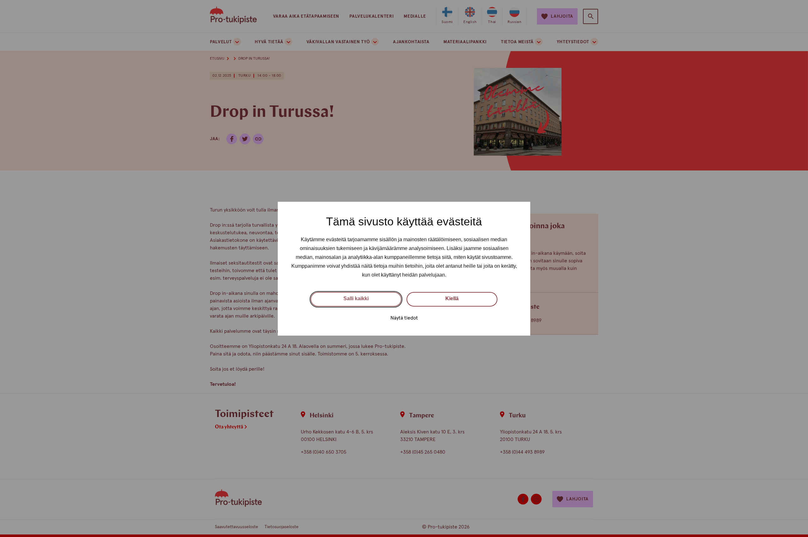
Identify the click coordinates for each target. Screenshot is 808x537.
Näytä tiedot (404, 317)
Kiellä (452, 298)
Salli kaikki (356, 298)
